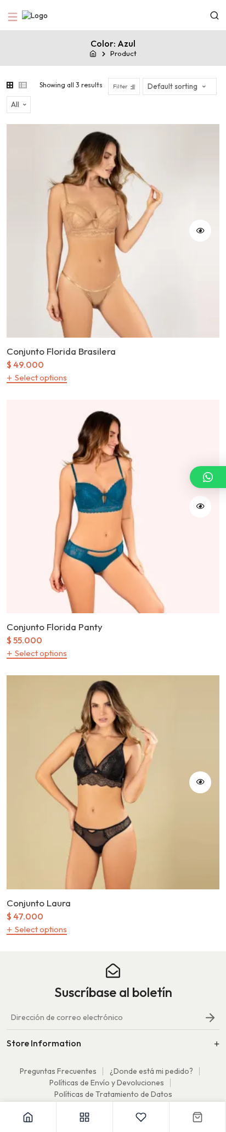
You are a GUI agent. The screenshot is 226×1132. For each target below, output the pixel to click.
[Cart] (198, 1117)
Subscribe (209, 1020)
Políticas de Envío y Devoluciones (106, 1083)
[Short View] (23, 85)
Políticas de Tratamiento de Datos (113, 1094)
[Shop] (84, 1117)
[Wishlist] (141, 1117)
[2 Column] (10, 85)
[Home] (28, 1117)
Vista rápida (200, 231)
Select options (41, 378)
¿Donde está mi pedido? (151, 1071)
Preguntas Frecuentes (58, 1071)
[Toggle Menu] (14, 15)
